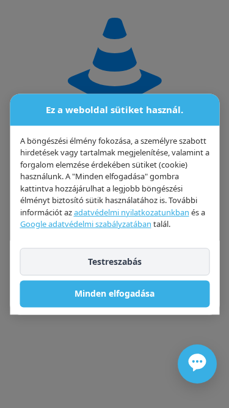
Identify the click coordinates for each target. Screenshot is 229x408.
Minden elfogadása (114, 294)
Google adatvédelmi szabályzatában (85, 223)
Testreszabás (115, 261)
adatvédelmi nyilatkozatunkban (131, 212)
